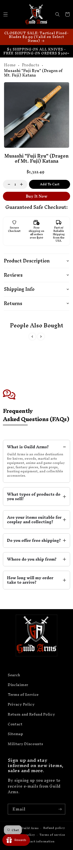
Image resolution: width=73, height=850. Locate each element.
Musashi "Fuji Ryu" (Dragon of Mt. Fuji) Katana (33, 72)
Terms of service (52, 834)
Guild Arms (30, 828)
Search (14, 675)
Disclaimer (18, 685)
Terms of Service (23, 695)
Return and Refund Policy (31, 714)
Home (10, 65)
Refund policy (54, 828)
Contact (15, 724)
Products (30, 65)
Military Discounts (25, 744)
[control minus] (7, 184)
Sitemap (15, 734)
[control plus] (23, 184)
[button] (6, 14)
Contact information (39, 841)
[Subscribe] (60, 809)
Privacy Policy (21, 704)
